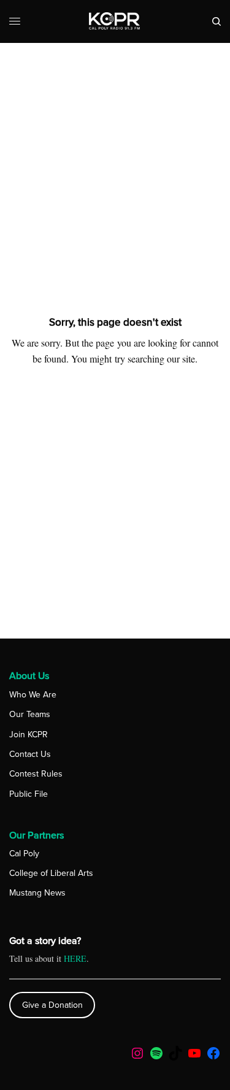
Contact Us (30, 754)
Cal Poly (24, 853)
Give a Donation (52, 1005)
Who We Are (32, 694)
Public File (28, 794)
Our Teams (29, 714)
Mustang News (37, 893)
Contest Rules (36, 774)
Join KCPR (28, 734)
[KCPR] (115, 21)
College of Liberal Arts (51, 873)
